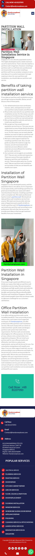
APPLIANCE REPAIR (12, 514)
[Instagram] (25, 548)
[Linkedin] (19, 548)
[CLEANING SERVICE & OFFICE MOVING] (3, 522)
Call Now (8, 422)
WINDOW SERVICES (12, 507)
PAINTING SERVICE (12, 478)
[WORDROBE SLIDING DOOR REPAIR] (3, 511)
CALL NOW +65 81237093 (14, 2)
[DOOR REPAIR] (3, 482)
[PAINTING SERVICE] (3, 478)
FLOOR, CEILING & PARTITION (16, 494)
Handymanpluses (24, 205)
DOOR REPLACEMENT (13, 498)
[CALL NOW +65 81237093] (2, 2)
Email (7, 429)
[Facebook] (9, 548)
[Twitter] (12, 548)
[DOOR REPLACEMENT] (3, 497)
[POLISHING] (3, 518)
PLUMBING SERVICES (13, 474)
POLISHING (9, 518)
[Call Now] (2, 423)
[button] (32, 13)
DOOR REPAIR (10, 482)
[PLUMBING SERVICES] (3, 474)
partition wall (16, 197)
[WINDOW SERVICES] (3, 507)
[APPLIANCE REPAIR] (3, 514)
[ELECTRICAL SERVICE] (3, 470)
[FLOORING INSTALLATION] (3, 503)
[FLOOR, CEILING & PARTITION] (3, 493)
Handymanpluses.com (16, 454)
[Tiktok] (22, 548)
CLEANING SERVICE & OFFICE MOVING (19, 522)
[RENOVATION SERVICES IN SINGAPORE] (3, 532)
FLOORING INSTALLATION (14, 503)
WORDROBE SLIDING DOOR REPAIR (18, 511)
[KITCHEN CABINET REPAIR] (3, 486)
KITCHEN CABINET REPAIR (15, 486)
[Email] (2, 430)
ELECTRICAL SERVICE (12, 470)
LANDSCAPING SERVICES (14, 526)
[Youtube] (16, 548)
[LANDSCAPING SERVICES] (3, 526)
